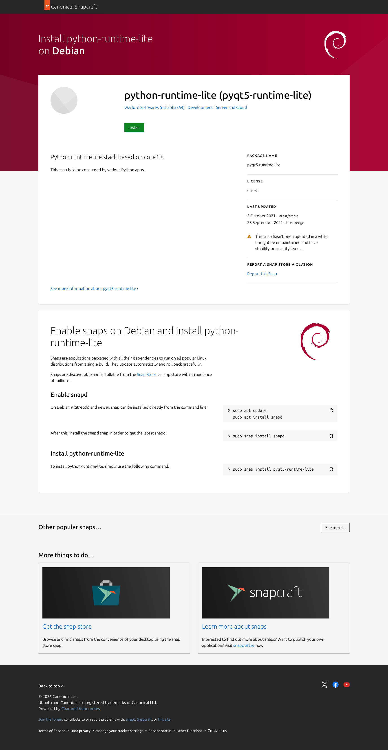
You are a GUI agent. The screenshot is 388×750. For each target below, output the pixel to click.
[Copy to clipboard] (331, 410)
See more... (335, 527)
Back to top (49, 686)
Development (200, 107)
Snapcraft (144, 719)
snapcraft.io (244, 645)
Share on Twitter (325, 685)
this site (164, 719)
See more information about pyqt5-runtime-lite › (94, 288)
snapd (130, 719)
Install (134, 127)
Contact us (217, 730)
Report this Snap (262, 273)
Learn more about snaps (234, 626)
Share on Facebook (336, 685)
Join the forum (50, 719)
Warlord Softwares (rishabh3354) (154, 107)
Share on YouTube (347, 685)
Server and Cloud (231, 107)
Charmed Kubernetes (80, 708)
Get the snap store (67, 626)
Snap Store (147, 374)
